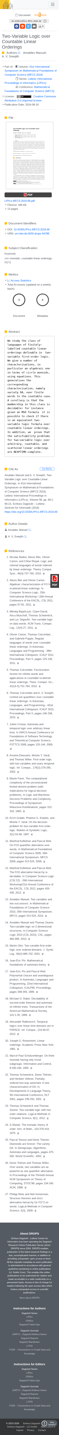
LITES (29, 1346)
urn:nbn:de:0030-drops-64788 (32, 233)
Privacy (30, 1430)
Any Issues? (52, 1423)
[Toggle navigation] (52, 4)
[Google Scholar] (43, 573)
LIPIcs (29, 1317)
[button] (41, 26)
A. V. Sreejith (10, 56)
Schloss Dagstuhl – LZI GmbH (38, 1423)
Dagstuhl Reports (29, 1338)
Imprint (19, 1430)
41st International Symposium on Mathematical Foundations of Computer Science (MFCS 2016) (31, 70)
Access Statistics (20, 280)
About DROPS (48, 1426)
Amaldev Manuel (34, 52)
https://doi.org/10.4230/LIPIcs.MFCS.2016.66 (31, 511)
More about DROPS (29, 1297)
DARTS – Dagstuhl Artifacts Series (29, 1334)
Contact (42, 1430)
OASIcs (29, 1320)
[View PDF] (29, 155)
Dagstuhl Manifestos (29, 1342)
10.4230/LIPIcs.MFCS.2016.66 (32, 229)
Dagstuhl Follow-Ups (29, 1324)
